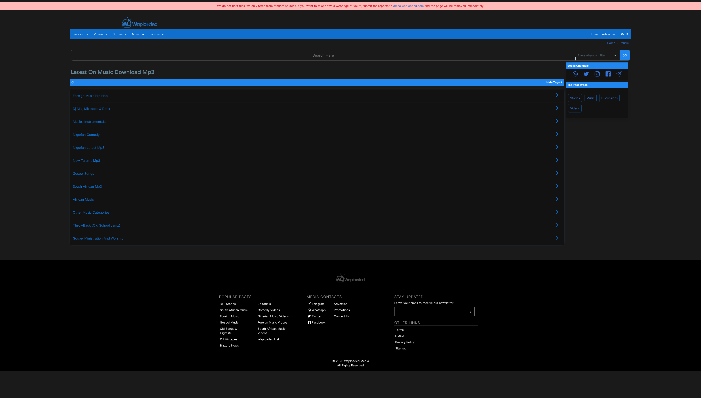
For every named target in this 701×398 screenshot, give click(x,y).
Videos (575, 108)
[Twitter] (586, 74)
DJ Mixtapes (228, 339)
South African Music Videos (272, 331)
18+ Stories (228, 304)
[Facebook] (608, 74)
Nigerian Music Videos (273, 316)
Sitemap (401, 348)
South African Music (234, 310)
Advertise (340, 304)
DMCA (624, 34)
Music (591, 98)
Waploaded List (268, 339)
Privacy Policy (405, 342)
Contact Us (342, 316)
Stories (575, 98)
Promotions (342, 310)
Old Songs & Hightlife (228, 331)
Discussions (609, 98)
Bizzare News (229, 345)
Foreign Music (229, 316)
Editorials (264, 304)
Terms (399, 330)
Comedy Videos (269, 310)
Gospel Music (229, 322)
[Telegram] (619, 74)
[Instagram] (597, 74)
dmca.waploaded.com (408, 6)
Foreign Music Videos (272, 322)
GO (625, 55)
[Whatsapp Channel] (575, 74)
